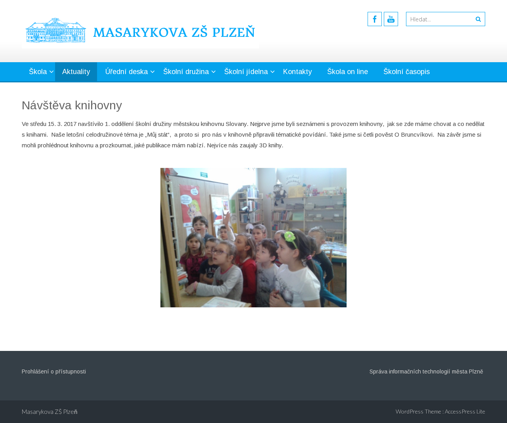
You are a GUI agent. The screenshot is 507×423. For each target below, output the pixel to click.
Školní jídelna (246, 72)
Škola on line (347, 72)
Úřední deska (126, 72)
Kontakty (297, 72)
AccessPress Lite (465, 411)
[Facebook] (375, 19)
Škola (38, 72)
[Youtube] (391, 19)
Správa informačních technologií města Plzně (426, 371)
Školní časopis (406, 72)
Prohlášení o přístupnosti (54, 371)
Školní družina (186, 72)
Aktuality (76, 72)
